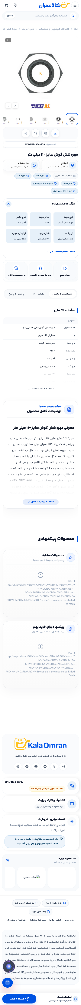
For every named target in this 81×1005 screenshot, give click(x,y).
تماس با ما (55, 920)
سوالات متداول (37, 920)
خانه (76, 29)
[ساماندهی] (31, 877)
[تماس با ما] (15, 5)
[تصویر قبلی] (15, 106)
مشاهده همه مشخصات (43, 389)
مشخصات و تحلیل (63, 294)
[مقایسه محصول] (36, 133)
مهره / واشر (28, 29)
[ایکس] (54, 766)
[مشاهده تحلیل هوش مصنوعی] (8, 967)
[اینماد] (61, 877)
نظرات (38, 294)
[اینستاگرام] (63, 766)
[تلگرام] (45, 766)
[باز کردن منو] (75, 5)
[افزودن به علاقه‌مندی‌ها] (45, 133)
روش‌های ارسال (53, 903)
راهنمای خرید (38, 912)
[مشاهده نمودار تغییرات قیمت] (55, 133)
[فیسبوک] (27, 766)
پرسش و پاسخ (16, 294)
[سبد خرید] (6, 5)
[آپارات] (18, 766)
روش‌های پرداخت (24, 903)
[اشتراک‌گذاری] (26, 133)
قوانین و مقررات (16, 920)
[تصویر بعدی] (8, 106)
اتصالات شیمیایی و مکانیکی (54, 29)
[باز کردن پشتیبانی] (7, 983)
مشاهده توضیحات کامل (42, 502)
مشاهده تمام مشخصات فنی (61, 251)
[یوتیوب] (36, 766)
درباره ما (69, 920)
